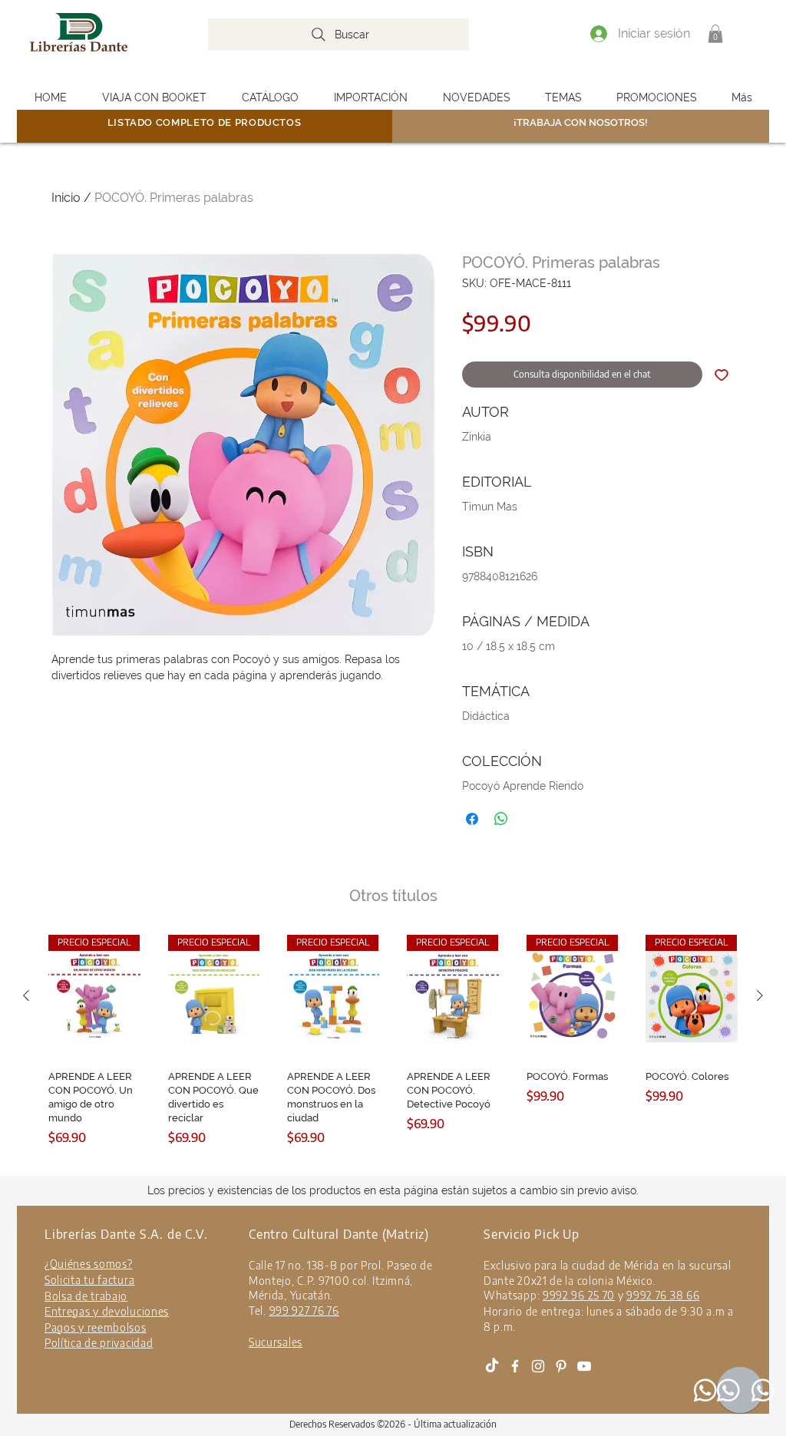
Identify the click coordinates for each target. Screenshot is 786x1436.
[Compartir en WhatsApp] (501, 819)
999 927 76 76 (304, 1310)
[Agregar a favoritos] (721, 374)
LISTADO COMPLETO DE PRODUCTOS (204, 122)
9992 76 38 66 (662, 1295)
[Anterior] (26, 995)
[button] (715, 34)
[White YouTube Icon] (584, 1366)
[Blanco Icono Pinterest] (561, 1366)
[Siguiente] (760, 995)
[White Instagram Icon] (538, 1366)
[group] (393, 1052)
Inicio (66, 197)
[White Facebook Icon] (515, 1366)
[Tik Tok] (492, 1366)
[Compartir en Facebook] (472, 819)
